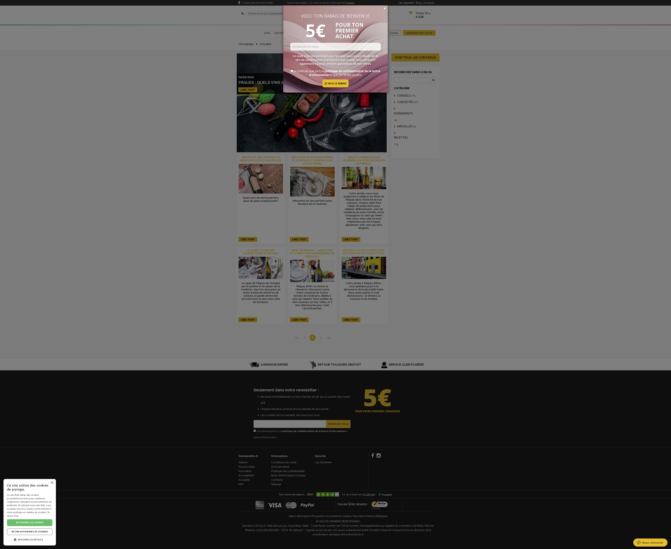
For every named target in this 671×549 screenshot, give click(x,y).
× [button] (52, 482)
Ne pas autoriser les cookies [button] (30, 531)
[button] (29, 539)
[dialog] (29, 512)
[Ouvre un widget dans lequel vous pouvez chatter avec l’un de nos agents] (650, 542)
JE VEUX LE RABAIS (335, 83)
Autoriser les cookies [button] (30, 522)
